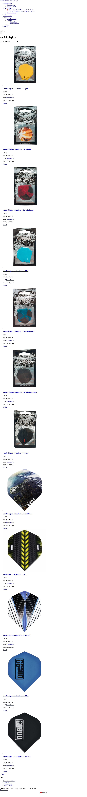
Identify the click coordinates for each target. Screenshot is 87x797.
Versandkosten (10, 97)
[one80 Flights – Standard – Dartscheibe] (45, 125)
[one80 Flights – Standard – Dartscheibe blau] (45, 307)
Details (5, 103)
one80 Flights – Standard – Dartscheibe (17, 149)
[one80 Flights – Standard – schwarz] (45, 429)
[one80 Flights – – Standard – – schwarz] (45, 733)
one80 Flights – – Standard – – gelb (15, 89)
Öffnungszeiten (7, 784)
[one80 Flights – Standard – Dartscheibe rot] (45, 186)
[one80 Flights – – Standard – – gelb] (45, 65)
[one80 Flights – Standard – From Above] (45, 490)
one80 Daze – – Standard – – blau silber (17, 635)
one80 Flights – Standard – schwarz (15, 453)
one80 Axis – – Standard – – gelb (14, 574)
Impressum (6, 782)
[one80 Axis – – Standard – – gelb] (45, 550)
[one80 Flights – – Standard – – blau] (45, 247)
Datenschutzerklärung (9, 781)
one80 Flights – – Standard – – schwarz (17, 756)
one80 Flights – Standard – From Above (17, 514)
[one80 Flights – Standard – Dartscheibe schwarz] (45, 368)
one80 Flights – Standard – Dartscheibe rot (18, 210)
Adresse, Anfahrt (7, 785)
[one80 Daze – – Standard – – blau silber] (45, 611)
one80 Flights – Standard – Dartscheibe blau (18, 331)
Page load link (4, 790)
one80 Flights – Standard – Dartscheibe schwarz (20, 392)
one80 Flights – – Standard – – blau (15, 271)
